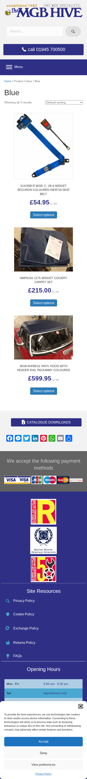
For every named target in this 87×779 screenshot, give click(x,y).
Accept (43, 741)
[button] (81, 706)
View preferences (43, 764)
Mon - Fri (13, 683)
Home (7, 81)
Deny (43, 753)
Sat (9, 693)
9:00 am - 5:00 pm (56, 683)
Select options (43, 215)
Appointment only (55, 693)
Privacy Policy (43, 773)
